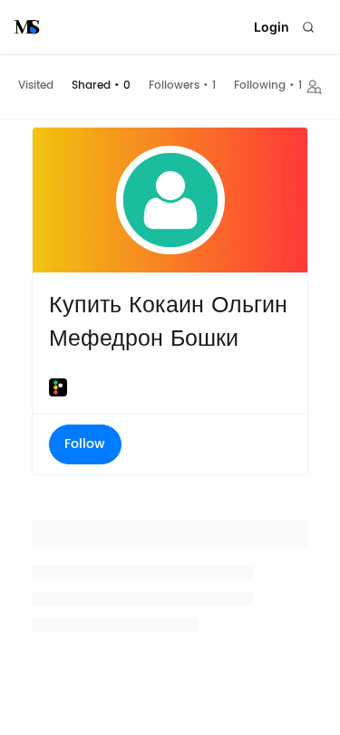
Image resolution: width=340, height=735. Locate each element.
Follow (84, 444)
